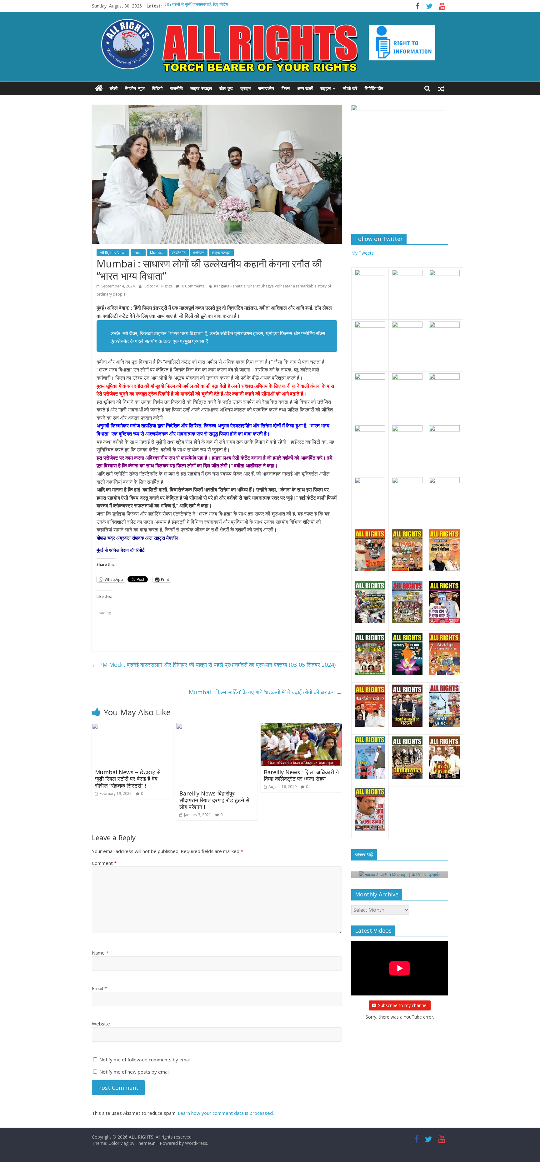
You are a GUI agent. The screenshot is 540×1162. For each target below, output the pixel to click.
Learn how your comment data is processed (225, 1113)
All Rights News (113, 252)
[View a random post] (441, 88)
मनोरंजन (198, 252)
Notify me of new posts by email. (134, 1072)
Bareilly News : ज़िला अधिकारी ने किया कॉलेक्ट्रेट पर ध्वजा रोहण (301, 775)
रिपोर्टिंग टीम (374, 88)
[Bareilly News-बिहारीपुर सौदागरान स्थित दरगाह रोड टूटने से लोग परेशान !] (198, 726)
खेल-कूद (226, 88)
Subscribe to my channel (403, 1005)
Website (101, 1023)
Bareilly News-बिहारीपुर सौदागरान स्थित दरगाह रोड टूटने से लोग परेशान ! (214, 800)
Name (100, 953)
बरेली (114, 88)
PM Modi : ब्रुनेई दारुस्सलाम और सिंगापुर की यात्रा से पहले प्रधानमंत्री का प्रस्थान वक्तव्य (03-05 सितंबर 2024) (214, 664)
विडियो (157, 88)
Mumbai (157, 252)
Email (99, 988)
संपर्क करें (350, 88)
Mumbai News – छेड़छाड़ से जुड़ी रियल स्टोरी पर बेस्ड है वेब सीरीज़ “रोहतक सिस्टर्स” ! (128, 778)
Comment (104, 863)
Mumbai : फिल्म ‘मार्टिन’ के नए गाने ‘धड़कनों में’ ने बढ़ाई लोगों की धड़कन (265, 692)
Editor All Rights (158, 286)
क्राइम (245, 88)
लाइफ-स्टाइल (201, 88)
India (138, 252)
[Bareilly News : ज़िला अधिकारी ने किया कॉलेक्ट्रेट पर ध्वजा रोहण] (301, 726)
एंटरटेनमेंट (179, 252)
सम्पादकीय (266, 88)
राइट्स (325, 88)
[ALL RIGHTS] (99, 88)
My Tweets (362, 253)
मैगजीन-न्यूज (135, 88)
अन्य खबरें (305, 88)
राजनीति (176, 88)
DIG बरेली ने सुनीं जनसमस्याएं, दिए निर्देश (195, 6)
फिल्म (286, 88)
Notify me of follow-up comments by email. (145, 1059)
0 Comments (192, 286)
